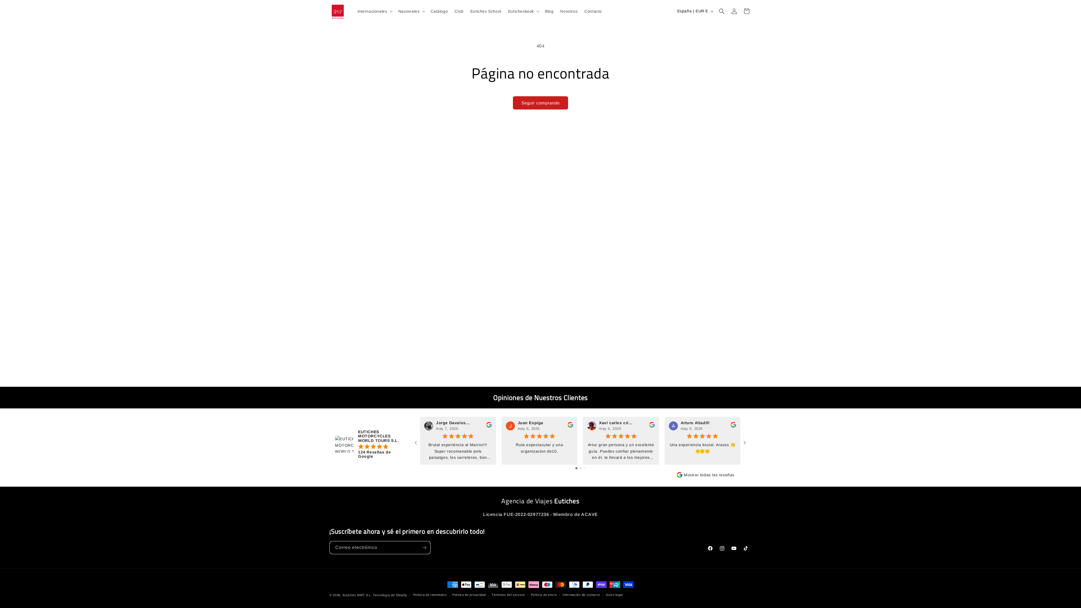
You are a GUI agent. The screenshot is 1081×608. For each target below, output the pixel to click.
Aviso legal (614, 594)
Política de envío (544, 594)
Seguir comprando (540, 102)
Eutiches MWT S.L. (357, 595)
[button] (374, 11)
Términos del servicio (508, 594)
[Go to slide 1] (576, 468)
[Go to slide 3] (584, 468)
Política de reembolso (430, 594)
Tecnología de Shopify (390, 595)
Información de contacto (581, 594)
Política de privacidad (469, 594)
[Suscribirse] (424, 547)
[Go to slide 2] (581, 468)
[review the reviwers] (489, 426)
